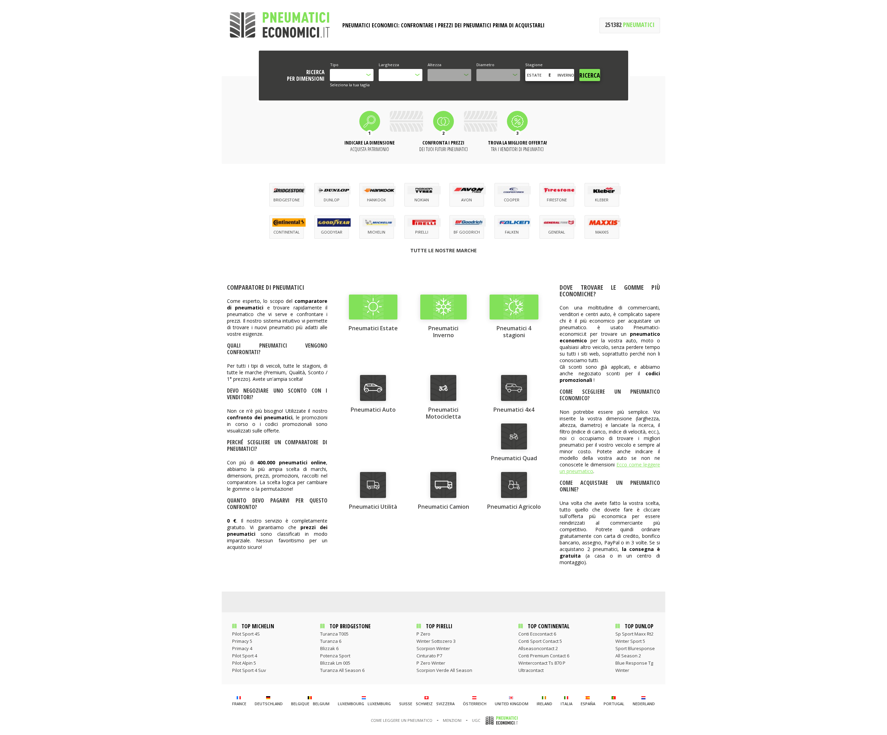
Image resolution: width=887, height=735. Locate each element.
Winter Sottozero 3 (436, 641)
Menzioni (452, 720)
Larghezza (389, 65)
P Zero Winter (430, 663)
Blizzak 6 (329, 648)
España (588, 704)
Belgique (300, 704)
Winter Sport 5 (630, 641)
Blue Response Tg (634, 663)
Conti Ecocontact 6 (537, 634)
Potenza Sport (335, 656)
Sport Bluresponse (635, 648)
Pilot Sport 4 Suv (249, 670)
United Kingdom (511, 704)
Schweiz (424, 704)
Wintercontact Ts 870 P (541, 663)
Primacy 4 (242, 648)
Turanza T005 (334, 634)
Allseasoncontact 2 (538, 648)
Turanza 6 (330, 641)
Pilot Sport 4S (246, 634)
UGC (476, 720)
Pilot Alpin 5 (244, 663)
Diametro (485, 65)
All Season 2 (628, 656)
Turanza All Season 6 (342, 670)
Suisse (405, 704)
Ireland (544, 704)
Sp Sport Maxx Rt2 (634, 634)
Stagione (534, 65)
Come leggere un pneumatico (401, 720)
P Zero (423, 634)
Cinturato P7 (429, 656)
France (239, 704)
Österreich (474, 704)
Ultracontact (531, 670)
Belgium (321, 704)
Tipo (334, 65)
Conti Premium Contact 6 (543, 656)
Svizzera (445, 704)
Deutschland (269, 704)
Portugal (614, 704)
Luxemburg (379, 704)
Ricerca (589, 75)
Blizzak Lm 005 (335, 663)
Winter (622, 670)
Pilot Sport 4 (244, 656)
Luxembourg (351, 704)
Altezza (434, 65)
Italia (566, 704)
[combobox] (352, 75)
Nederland (644, 704)
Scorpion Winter (433, 648)
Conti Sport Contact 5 (540, 641)
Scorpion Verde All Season (444, 670)
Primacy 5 (242, 641)
